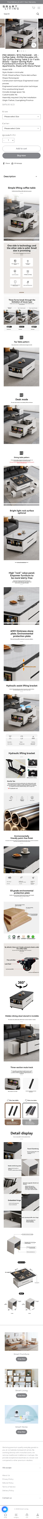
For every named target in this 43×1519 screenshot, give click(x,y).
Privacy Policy (7, 1479)
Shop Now (21, 1359)
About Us (6, 1475)
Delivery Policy (8, 1490)
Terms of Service (8, 1487)
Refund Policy (7, 1483)
